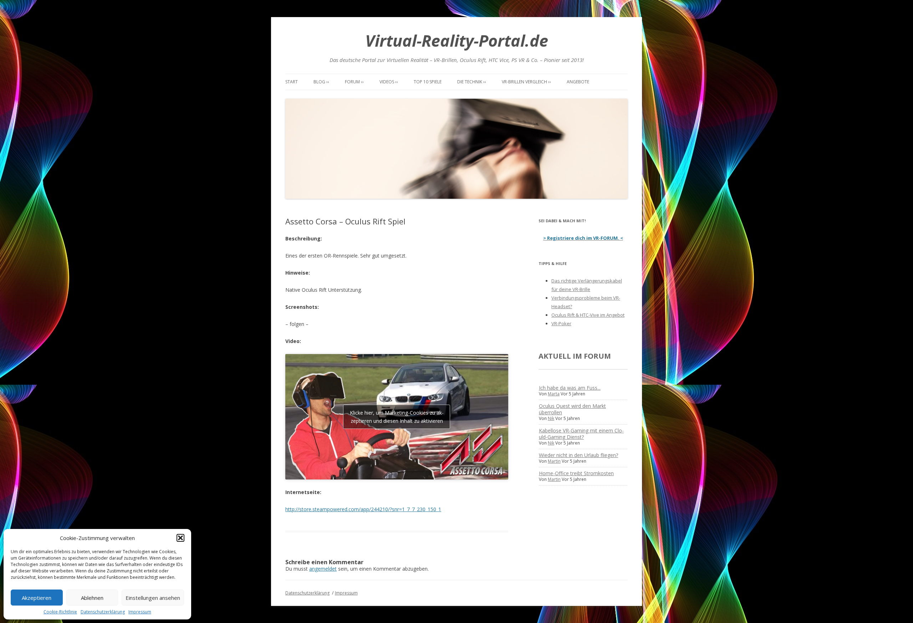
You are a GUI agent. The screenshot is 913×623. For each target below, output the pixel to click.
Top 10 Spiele (428, 82)
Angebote (578, 82)
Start (291, 82)
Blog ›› (321, 82)
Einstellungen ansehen (153, 597)
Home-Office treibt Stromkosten (576, 473)
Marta (554, 394)
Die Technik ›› (471, 82)
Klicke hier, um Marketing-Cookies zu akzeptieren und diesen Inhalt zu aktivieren (397, 416)
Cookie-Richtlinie (60, 612)
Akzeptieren (36, 597)
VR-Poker (561, 323)
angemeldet (323, 568)
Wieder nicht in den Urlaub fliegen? (578, 455)
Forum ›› (354, 82)
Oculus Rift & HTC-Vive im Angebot (587, 315)
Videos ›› (388, 82)
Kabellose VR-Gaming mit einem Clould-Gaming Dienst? (581, 433)
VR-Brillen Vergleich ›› (526, 82)
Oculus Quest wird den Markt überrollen (572, 409)
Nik (551, 418)
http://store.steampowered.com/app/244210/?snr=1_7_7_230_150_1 (363, 509)
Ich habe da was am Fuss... (570, 387)
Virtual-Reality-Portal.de (456, 40)
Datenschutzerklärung (103, 612)
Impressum (139, 612)
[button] (180, 537)
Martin (554, 461)
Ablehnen (92, 597)
